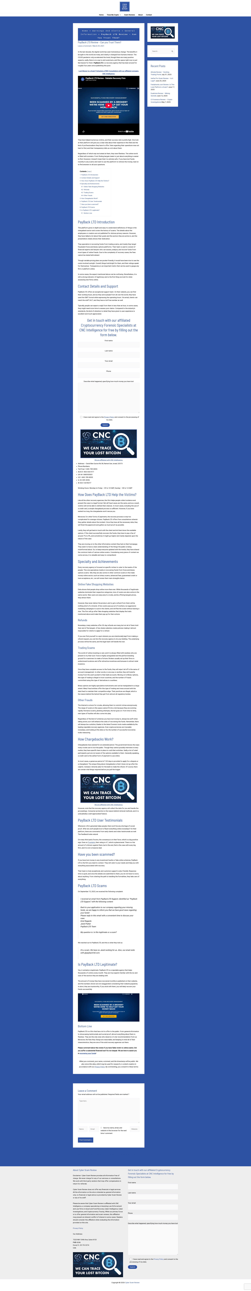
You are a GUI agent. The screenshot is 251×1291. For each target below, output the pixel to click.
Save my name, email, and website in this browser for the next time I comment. (114, 1130)
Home (101, 15)
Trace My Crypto (113, 15)
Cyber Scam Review (132, 1283)
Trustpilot (91, 842)
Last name (109, 351)
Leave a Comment (84, 46)
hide (89, 171)
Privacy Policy (109, 417)
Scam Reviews (129, 15)
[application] (120, 14)
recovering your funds (88, 1053)
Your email (109, 361)
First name (109, 341)
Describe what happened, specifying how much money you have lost (109, 381)
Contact (149, 15)
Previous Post (79, 1079)
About (140, 15)
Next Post (139, 1079)
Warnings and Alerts (106, 31)
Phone (108, 371)
